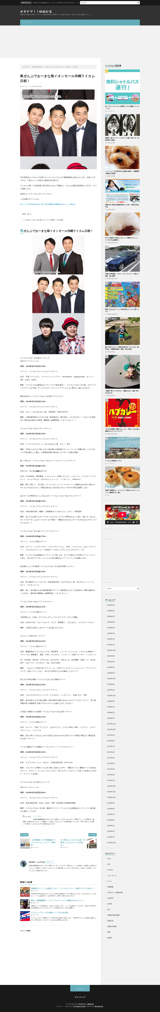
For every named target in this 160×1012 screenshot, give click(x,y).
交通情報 (110, 887)
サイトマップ (26, 22)
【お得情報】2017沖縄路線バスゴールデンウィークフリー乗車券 (43, 842)
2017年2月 (111, 775)
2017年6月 (111, 752)
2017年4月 (111, 763)
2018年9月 (111, 701)
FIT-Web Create (79, 1006)
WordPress (99, 1006)
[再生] (108, 522)
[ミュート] (133, 522)
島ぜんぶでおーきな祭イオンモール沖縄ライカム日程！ (44, 220)
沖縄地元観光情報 (36, 86)
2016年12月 (111, 786)
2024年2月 (111, 622)
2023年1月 (111, 633)
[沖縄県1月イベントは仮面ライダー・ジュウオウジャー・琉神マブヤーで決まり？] (25, 892)
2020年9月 (111, 667)
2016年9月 (111, 803)
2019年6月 (111, 684)
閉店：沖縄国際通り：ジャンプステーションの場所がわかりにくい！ (58, 900)
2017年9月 (111, 735)
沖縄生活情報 (111, 142)
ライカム (24, 204)
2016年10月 (111, 797)
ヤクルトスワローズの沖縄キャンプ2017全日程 (49, 912)
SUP (108, 864)
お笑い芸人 (40, 204)
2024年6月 (111, 611)
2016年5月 (111, 825)
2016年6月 (111, 820)
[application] (122, 514)
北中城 (32, 204)
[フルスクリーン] (137, 522)
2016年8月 (111, 809)
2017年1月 (111, 780)
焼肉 (108, 932)
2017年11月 (111, 724)
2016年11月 (111, 792)
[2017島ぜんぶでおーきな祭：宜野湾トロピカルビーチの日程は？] (92, 843)
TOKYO (110, 870)
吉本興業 (49, 204)
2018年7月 (111, 707)
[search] (138, 2)
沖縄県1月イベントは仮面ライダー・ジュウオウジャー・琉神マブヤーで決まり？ (63, 888)
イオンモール (111, 111)
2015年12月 (111, 842)
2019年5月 (111, 690)
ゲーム (109, 881)
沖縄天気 (110, 921)
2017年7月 (111, 746)
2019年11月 (111, 678)
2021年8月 (111, 656)
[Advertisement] (80, 42)
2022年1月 (111, 645)
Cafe (108, 495)
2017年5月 (111, 758)
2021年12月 (111, 650)
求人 (108, 909)
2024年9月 (111, 605)
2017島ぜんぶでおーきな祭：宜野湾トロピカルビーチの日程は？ (73, 842)
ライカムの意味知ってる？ (113, 461)
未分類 (109, 904)
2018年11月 (111, 695)
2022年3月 (111, 639)
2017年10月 (111, 729)
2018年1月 (111, 718)
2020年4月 (111, 673)
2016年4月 (111, 831)
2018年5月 (111, 712)
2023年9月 (111, 628)
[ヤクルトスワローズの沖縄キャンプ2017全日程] (25, 916)
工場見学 (110, 898)
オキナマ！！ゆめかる (36, 11)
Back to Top (80, 989)
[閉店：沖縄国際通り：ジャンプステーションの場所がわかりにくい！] (25, 904)
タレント (65, 204)
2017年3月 (111, 769)
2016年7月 (111, 814)
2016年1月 (111, 837)
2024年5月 (111, 616)
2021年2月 (111, 661)
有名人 (73, 204)
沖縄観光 (57, 204)
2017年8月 (111, 741)
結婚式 (109, 938)
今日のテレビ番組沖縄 (115, 892)
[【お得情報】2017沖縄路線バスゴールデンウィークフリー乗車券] (25, 843)
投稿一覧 (49, 862)
